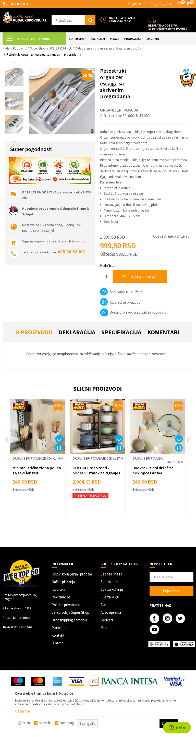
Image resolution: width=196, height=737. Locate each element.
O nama (57, 643)
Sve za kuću (110, 597)
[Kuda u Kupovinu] (24, 17)
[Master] (38, 681)
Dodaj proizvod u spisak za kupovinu (137, 312)
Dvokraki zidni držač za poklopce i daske (153, 470)
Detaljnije (22, 711)
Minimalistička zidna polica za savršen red (37, 470)
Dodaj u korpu (144, 276)
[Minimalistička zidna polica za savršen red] (37, 426)
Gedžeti (107, 620)
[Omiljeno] (179, 4)
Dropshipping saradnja (69, 620)
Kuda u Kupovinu (14, 48)
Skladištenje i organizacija (94, 48)
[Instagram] (167, 618)
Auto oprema (111, 612)
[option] (14, 77)
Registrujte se (161, 3)
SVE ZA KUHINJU (61, 48)
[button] (73, 20)
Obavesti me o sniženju (171, 236)
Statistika (45, 723)
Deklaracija (76, 332)
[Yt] (154, 629)
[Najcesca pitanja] (103, 19)
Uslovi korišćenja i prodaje (72, 574)
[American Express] (57, 681)
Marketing (60, 628)
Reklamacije (61, 597)
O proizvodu (34, 332)
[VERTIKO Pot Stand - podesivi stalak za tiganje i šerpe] (97, 426)
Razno (106, 628)
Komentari (163, 332)
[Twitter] (180, 618)
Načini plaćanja (63, 582)
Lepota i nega (111, 574)
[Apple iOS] (184, 644)
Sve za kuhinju (112, 589)
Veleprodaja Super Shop (70, 612)
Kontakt (58, 635)
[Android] (159, 644)
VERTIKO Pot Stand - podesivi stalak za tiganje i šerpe (96, 473)
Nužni (27, 723)
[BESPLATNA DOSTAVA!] (152, 19)
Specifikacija (121, 332)
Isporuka (58, 589)
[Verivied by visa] (174, 681)
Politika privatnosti (66, 605)
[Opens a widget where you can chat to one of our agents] (177, 728)
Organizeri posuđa (128, 48)
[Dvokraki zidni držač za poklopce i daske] (157, 426)
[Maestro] (18, 681)
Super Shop (38, 48)
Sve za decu (110, 582)
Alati (104, 605)
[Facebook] (154, 618)
